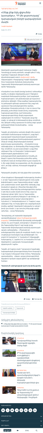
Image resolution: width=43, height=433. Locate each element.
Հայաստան (20, 387)
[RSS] (26, 410)
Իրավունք (20, 338)
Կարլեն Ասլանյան (6, 26)
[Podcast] (30, 410)
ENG (27, 430)
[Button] (39, 34)
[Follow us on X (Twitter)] (8, 410)
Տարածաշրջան (22, 370)
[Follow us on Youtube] (12, 410)
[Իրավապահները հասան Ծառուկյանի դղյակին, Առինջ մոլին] (9, 340)
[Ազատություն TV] (18, 430)
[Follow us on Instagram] (21, 410)
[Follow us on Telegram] (17, 410)
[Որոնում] (37, 430)
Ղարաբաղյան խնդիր (9, 9)
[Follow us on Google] (35, 410)
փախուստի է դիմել (27, 77)
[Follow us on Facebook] (3, 410)
